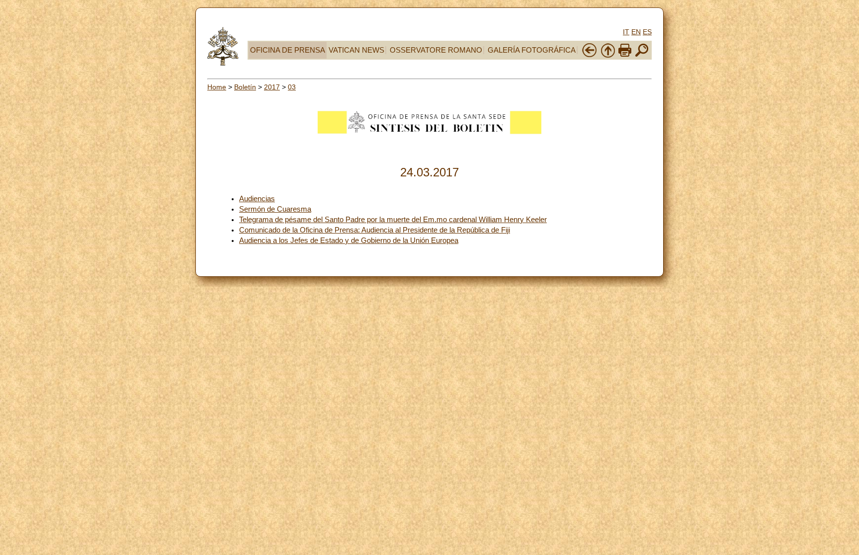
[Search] (642, 56)
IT (626, 32)
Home (216, 87)
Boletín (245, 87)
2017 (272, 87)
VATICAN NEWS (356, 50)
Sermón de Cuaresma (275, 209)
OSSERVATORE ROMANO (436, 50)
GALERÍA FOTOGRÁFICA (532, 50)
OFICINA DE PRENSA (287, 50)
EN (636, 32)
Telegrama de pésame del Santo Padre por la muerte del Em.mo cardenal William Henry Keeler (393, 220)
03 (292, 87)
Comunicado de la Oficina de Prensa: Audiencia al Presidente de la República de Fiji (374, 230)
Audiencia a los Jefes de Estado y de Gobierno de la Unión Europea (348, 240)
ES (647, 32)
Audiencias (257, 199)
